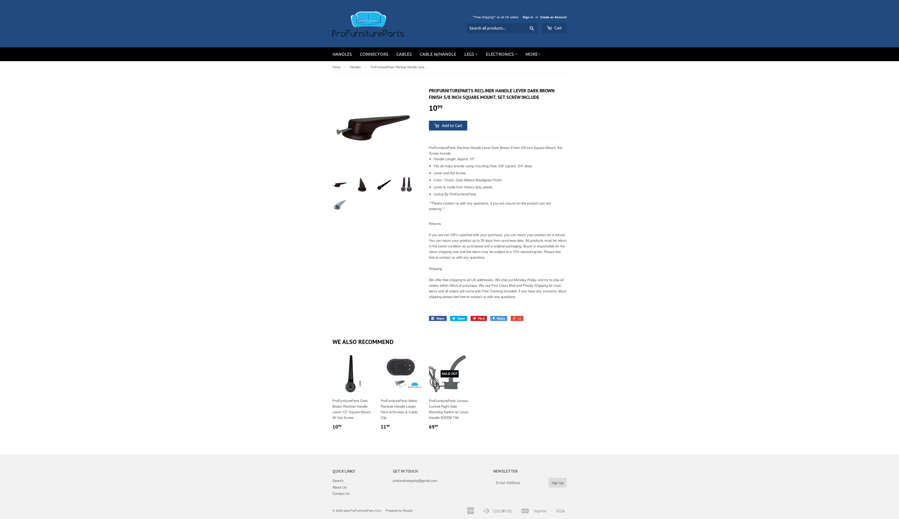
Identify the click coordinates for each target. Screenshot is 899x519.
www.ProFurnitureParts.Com (362, 510)
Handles (342, 54)
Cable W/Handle (438, 54)
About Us (339, 487)
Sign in (528, 17)
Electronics (500, 54)
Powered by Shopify (399, 510)
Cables (404, 54)
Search (337, 480)
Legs (469, 54)
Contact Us (341, 493)
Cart (557, 28)
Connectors (374, 54)
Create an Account (553, 17)
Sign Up (558, 483)
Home (336, 67)
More (532, 54)
